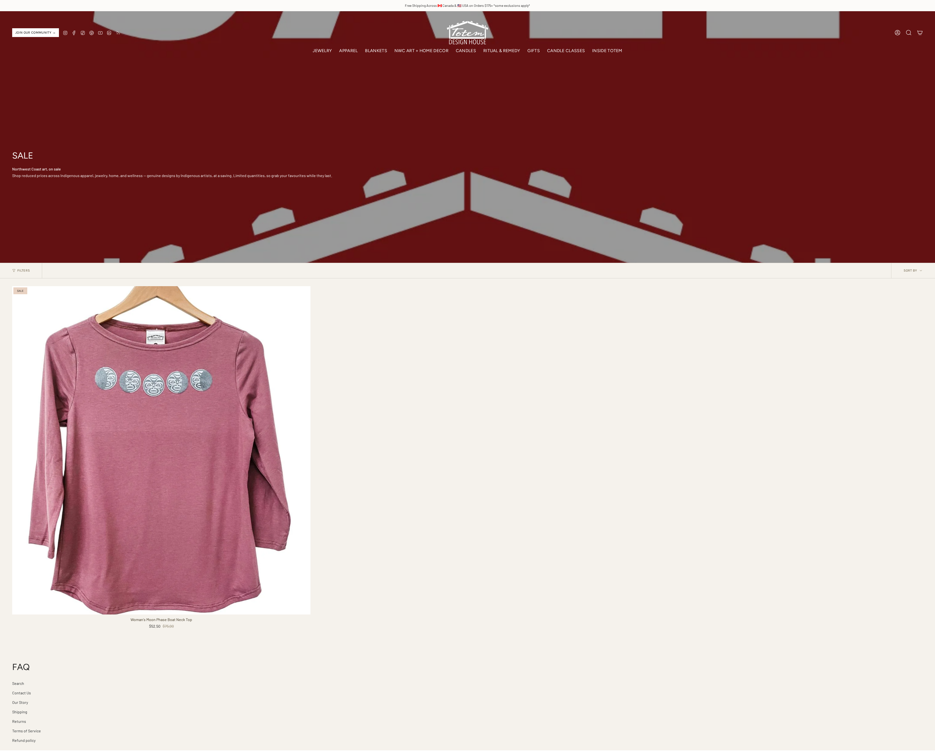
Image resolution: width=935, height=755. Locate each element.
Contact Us (21, 692)
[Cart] (920, 32)
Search (18, 683)
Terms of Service (26, 730)
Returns (19, 721)
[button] (322, 50)
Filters (23, 270)
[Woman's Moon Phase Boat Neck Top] (161, 450)
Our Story (20, 702)
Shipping (19, 711)
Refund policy (24, 740)
